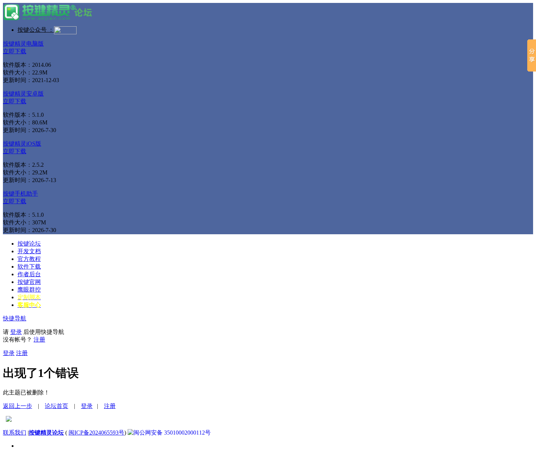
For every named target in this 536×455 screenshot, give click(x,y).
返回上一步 (17, 406)
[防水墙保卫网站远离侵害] (9, 420)
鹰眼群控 (29, 289)
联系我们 (14, 432)
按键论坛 (29, 243)
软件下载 (29, 266)
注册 (39, 339)
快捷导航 (14, 318)
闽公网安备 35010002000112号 (172, 432)
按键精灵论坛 (46, 432)
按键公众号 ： (36, 30)
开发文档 (29, 251)
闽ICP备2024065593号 (96, 432)
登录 (16, 332)
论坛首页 (56, 406)
